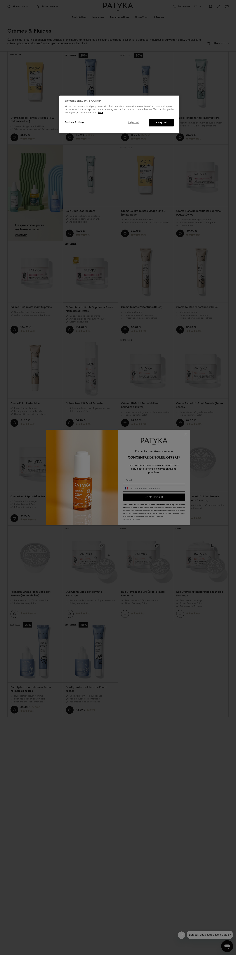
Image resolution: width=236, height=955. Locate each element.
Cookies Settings (74, 122)
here (100, 113)
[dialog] (119, 114)
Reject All (133, 122)
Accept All (161, 122)
